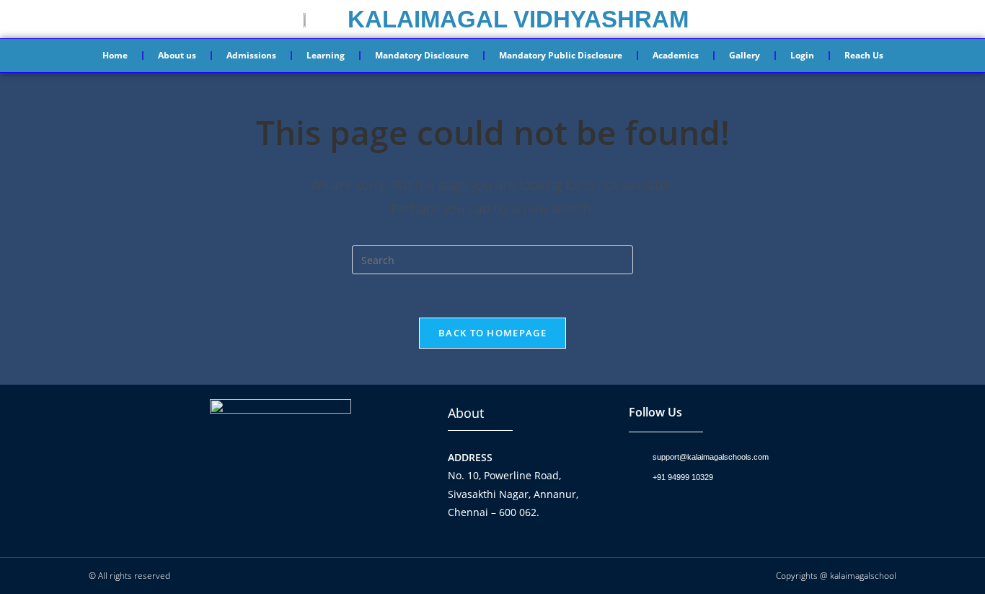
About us (177, 55)
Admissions (251, 55)
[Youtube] (699, 512)
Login (802, 55)
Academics (676, 55)
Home (115, 55)
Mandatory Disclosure (422, 55)
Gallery (744, 55)
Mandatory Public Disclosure (560, 55)
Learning (325, 55)
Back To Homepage (492, 332)
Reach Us (863, 55)
